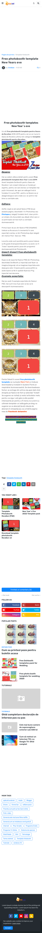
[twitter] (16, 916)
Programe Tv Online (10, 830)
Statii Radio (7, 834)
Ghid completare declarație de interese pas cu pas (20, 716)
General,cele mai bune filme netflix (15, 817)
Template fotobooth (22, 55)
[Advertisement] (21, 30)
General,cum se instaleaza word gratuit (17, 822)
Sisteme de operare (28, 830)
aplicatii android (8, 800)
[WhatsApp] (19, 484)
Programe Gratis (31, 826)
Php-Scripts (17, 826)
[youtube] (21, 916)
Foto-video (7, 813)
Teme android (8, 839)
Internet (6, 826)
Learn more (16, 923)
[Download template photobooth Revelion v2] (11, 525)
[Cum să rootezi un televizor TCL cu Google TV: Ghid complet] (9, 740)
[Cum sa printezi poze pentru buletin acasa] (21, 634)
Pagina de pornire (8, 55)
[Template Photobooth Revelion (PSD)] (11, 503)
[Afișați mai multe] (4, 489)
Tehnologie (26, 834)
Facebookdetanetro (17, 411)
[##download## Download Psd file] (20, 417)
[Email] (33, 484)
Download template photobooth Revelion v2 (10, 535)
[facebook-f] (11, 916)
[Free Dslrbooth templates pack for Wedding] (9, 663)
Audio (20, 800)
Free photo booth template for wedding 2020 (29, 676)
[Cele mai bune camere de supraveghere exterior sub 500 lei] (9, 727)
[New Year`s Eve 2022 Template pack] (31, 503)
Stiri (16, 834)
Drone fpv (15, 805)
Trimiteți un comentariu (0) (21, 590)
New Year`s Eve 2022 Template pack (31, 512)
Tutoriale (6, 843)
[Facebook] (9, 484)
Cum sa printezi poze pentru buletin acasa (19, 652)
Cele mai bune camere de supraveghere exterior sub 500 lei (29, 727)
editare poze (27, 805)
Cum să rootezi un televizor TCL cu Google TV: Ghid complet (27, 740)
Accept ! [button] (8, 928)
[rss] (31, 916)
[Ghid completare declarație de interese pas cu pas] (21, 699)
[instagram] (26, 916)
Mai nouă (6, 595)
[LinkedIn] (24, 484)
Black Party (25, 382)
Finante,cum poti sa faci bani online (15, 809)
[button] (2, 3)
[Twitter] (14, 484)
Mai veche (35, 595)
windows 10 (17, 843)
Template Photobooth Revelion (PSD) (8, 513)
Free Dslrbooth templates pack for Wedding (28, 663)
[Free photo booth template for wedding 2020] (9, 676)
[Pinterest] (28, 484)
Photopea (6, 214)
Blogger (29, 800)
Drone (5, 805)
